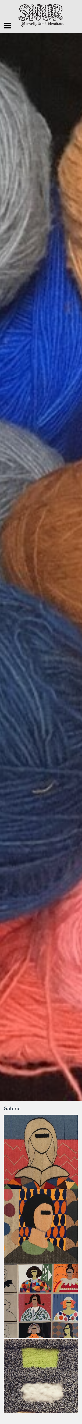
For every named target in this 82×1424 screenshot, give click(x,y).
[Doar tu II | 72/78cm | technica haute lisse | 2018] (41, 1226)
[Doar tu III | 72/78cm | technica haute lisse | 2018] (41, 1152)
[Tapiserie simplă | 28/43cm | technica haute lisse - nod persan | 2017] (41, 1376)
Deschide (7, 25)
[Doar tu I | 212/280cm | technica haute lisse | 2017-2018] (41, 1301)
